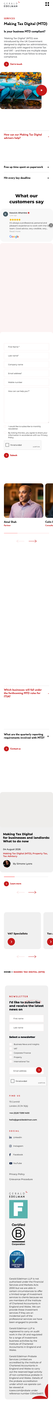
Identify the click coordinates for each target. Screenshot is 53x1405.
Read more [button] (14, 231)
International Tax (21, 1061)
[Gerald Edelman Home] (12, 4)
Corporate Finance (22, 1053)
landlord (20, 623)
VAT (15, 1048)
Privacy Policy (17, 1174)
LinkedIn (17, 1137)
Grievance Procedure (21, 1179)
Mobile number (15, 382)
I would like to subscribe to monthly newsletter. (24, 427)
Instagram (18, 1146)
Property (18, 1057)
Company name (15, 364)
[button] (2, 225)
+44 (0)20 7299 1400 (18, 323)
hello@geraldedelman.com (23, 1120)
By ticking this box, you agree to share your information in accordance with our (28, 435)
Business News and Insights (26, 1044)
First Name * (14, 347)
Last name (18, 1027)
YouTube (17, 1163)
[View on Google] (5, 214)
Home (7, 972)
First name (18, 1018)
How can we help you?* (19, 391)
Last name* (13, 356)
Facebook (18, 1154)
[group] (23, 505)
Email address (19, 1071)
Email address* (15, 373)
